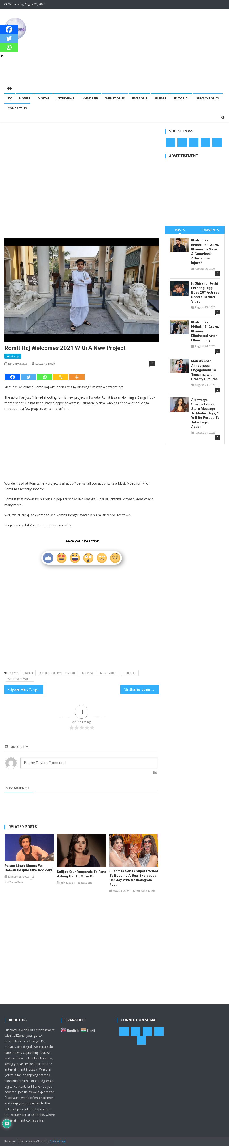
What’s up (90, 98)
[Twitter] (28, 377)
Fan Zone (139, 98)
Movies (24, 98)
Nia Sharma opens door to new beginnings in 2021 (141, 689)
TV (10, 98)
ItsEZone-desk (45, 364)
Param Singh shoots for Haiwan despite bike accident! (29, 868)
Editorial (181, 98)
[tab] (180, 230)
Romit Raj (130, 673)
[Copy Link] (60, 377)
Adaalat (28, 673)
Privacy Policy (207, 98)
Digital (43, 98)
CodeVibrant (58, 1141)
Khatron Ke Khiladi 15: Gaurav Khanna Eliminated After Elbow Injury (205, 331)
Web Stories (115, 98)
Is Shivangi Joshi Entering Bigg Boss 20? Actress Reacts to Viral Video (205, 292)
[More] (77, 377)
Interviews (65, 98)
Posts (180, 230)
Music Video (108, 673)
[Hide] (2, 56)
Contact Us (17, 108)
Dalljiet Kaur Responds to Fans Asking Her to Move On (81, 874)
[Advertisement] (155, 45)
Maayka (87, 673)
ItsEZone (86, 883)
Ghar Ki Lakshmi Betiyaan (57, 673)
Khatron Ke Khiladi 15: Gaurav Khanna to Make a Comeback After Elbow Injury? (205, 251)
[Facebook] (12, 377)
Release (160, 98)
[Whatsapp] (44, 377)
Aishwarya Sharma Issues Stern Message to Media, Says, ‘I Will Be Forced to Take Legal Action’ (205, 413)
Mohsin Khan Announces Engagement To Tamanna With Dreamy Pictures (204, 370)
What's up (13, 356)
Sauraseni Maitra (20, 679)
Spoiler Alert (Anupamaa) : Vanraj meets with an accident (26, 689)
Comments (209, 230)
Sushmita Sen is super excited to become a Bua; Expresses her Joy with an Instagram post (133, 878)
